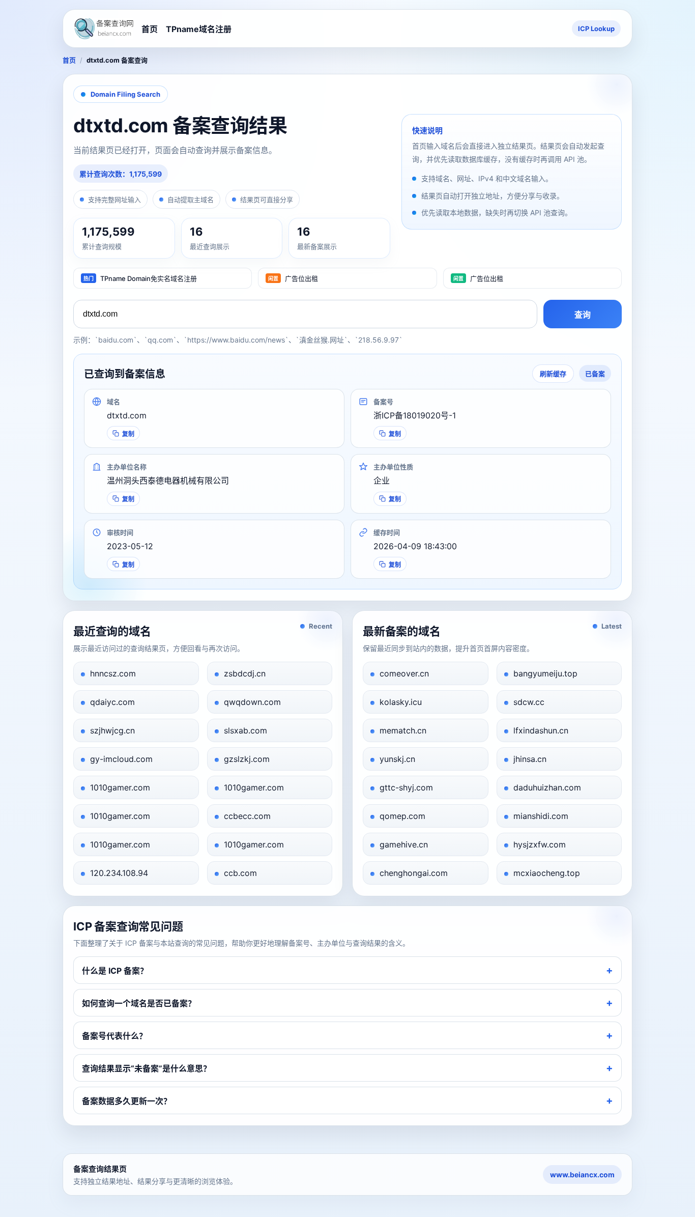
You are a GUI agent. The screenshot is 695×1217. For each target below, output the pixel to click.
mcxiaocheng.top (546, 873)
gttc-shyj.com (406, 787)
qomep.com (402, 816)
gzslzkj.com (247, 759)
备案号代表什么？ (114, 1036)
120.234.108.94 (119, 873)
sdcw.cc (528, 702)
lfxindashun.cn (540, 730)
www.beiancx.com (582, 1174)
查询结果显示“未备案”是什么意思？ (146, 1068)
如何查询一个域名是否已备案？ (139, 1003)
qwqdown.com (252, 702)
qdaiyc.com (112, 702)
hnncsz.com (113, 673)
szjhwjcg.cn (112, 730)
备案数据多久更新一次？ (126, 1101)
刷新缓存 (553, 374)
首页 (149, 29)
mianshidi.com (540, 816)
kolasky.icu (401, 702)
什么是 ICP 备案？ (115, 971)
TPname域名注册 (198, 29)
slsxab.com (245, 730)
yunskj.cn (397, 759)
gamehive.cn (404, 844)
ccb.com (240, 873)
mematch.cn (403, 730)
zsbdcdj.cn (245, 673)
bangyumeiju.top (545, 673)
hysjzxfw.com (539, 844)
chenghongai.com (414, 873)
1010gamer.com (120, 787)
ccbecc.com (247, 816)
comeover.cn (404, 673)
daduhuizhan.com (547, 787)
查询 (582, 314)
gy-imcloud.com (121, 759)
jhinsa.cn (529, 759)
